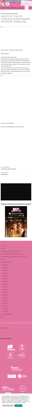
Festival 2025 (5, 264)
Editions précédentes (6, 13)
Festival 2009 (5, 308)
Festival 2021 (5, 275)
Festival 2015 (5, 292)
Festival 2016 (5, 289)
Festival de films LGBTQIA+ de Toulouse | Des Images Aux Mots (13, 8)
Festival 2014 (5, 295)
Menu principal (30, 8)
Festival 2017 (5, 286)
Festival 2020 (5, 278)
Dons (2, 317)
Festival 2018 (5, 284)
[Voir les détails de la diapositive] (16, 221)
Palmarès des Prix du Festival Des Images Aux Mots (13, 254)
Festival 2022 (5, 273)
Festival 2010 (5, 306)
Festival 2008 (5, 311)
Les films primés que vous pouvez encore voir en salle (14, 256)
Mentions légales (4, 328)
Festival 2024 (5, 267)
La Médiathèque (4, 173)
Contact (3, 259)
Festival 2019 (5, 281)
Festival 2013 (5, 297)
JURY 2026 (3, 245)
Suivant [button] (25, 221)
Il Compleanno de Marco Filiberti (8, 168)
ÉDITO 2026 (3, 248)
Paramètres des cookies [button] (8, 405)
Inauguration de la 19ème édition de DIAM (11, 251)
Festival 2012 (5, 300)
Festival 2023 (5, 270)
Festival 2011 (15, 13)
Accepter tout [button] (18, 405)
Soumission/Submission (6, 314)
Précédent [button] (7, 221)
